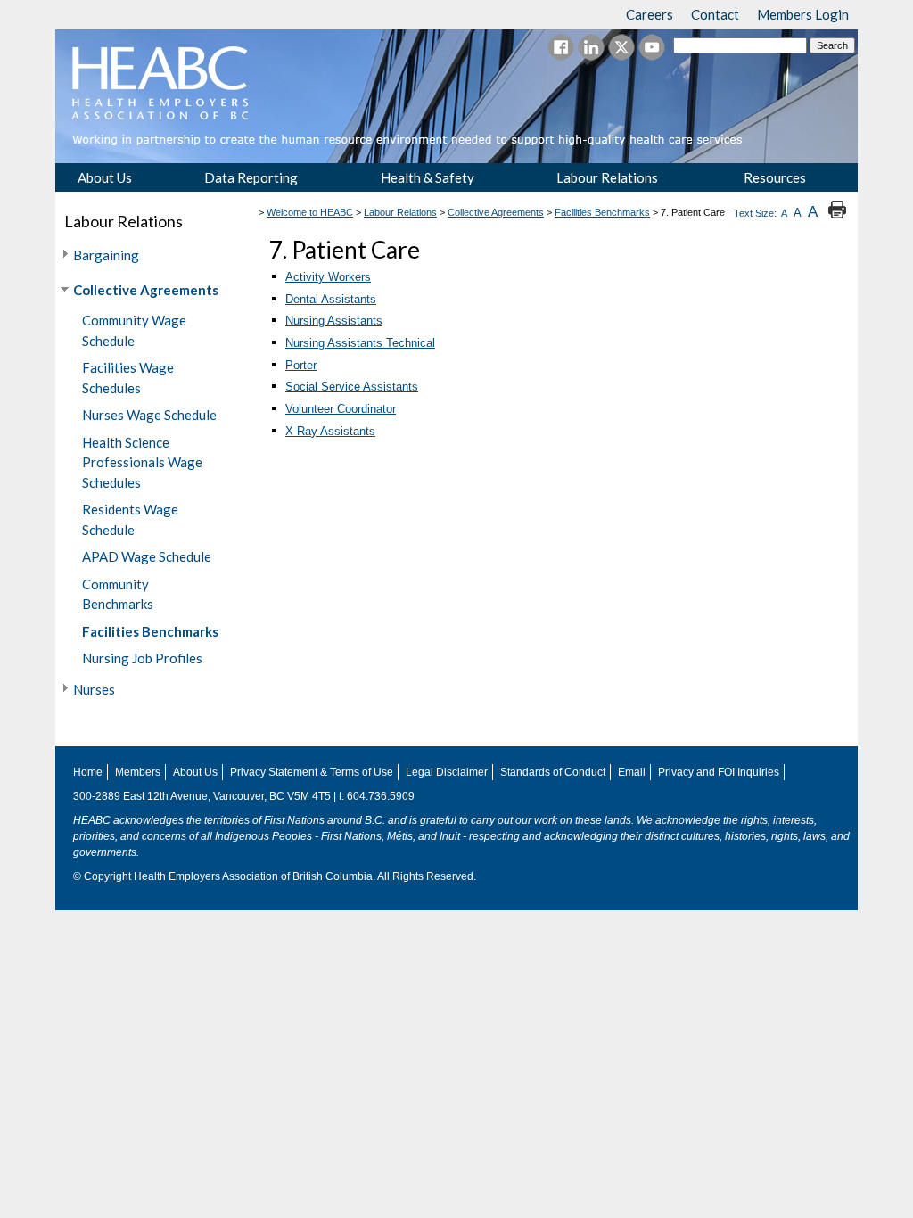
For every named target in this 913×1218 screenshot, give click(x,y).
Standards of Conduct (552, 772)
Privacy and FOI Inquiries (718, 772)
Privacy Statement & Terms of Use (311, 772)
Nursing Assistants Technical (360, 343)
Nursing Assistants (333, 320)
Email (632, 772)
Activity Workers (328, 277)
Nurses (94, 689)
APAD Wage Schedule (146, 556)
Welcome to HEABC (310, 212)
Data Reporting (251, 177)
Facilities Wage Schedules (128, 377)
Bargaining (106, 255)
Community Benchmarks (117, 594)
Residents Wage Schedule (130, 519)
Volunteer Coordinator (340, 409)
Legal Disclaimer (447, 772)
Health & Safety (427, 177)
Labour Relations (607, 177)
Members (137, 772)
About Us (105, 177)
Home (88, 772)
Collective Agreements (145, 290)
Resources (775, 177)
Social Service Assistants (351, 386)
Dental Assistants (330, 299)
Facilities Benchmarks (150, 631)
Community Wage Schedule (134, 330)
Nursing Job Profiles (142, 658)
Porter (301, 365)
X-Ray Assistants (330, 431)
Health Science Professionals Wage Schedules (142, 462)
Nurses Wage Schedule (149, 415)
